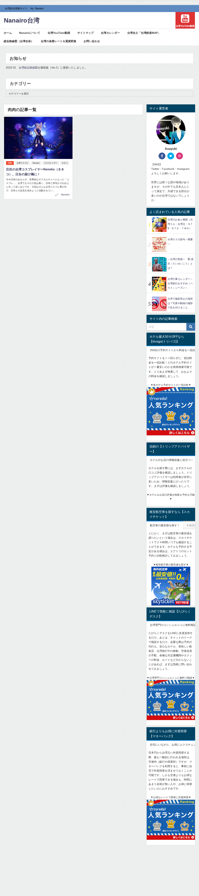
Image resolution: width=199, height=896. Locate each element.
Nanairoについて (29, 32)
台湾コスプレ (22, 163)
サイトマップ (85, 32)
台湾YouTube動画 (59, 32)
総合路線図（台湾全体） (19, 41)
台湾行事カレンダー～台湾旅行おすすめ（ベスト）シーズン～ (180, 283)
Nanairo (65, 194)
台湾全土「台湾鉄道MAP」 (144, 32)
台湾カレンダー (110, 32)
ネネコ (65, 163)
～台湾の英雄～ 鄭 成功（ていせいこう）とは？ (180, 263)
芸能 (10, 163)
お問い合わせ (92, 41)
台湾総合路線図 (28, 67)
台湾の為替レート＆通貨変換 (58, 41)
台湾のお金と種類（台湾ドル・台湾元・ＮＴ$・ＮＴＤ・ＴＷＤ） (180, 224)
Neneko (36, 163)
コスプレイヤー (51, 163)
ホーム (8, 32)
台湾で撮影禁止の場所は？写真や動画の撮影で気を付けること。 (180, 303)
